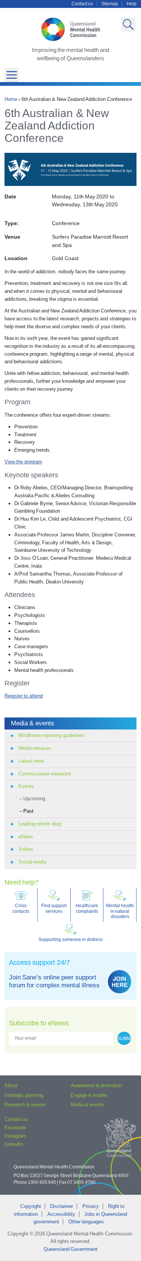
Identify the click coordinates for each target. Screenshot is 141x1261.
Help (131, 3)
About (11, 1085)
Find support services (54, 908)
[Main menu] (12, 75)
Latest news (31, 761)
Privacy (90, 1206)
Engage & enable (89, 1095)
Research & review (25, 1104)
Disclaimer (61, 1206)
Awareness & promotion (96, 1085)
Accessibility (61, 1214)
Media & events (32, 723)
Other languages (86, 1221)
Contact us (82, 3)
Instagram (15, 1136)
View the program (23, 461)
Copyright (30, 1206)
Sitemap (109, 3)
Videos (25, 849)
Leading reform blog (39, 824)
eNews (25, 836)
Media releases (34, 748)
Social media (32, 862)
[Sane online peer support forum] (119, 981)
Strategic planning (24, 1095)
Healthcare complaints (87, 908)
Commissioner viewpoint (44, 774)
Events (26, 786)
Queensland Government (70, 1249)
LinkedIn (14, 1144)
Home (11, 99)
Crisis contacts (20, 908)
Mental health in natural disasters (119, 911)
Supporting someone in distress (70, 939)
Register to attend (24, 696)
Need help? (22, 882)
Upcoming (34, 798)
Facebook (15, 1127)
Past (28, 811)
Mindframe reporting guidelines (51, 735)
